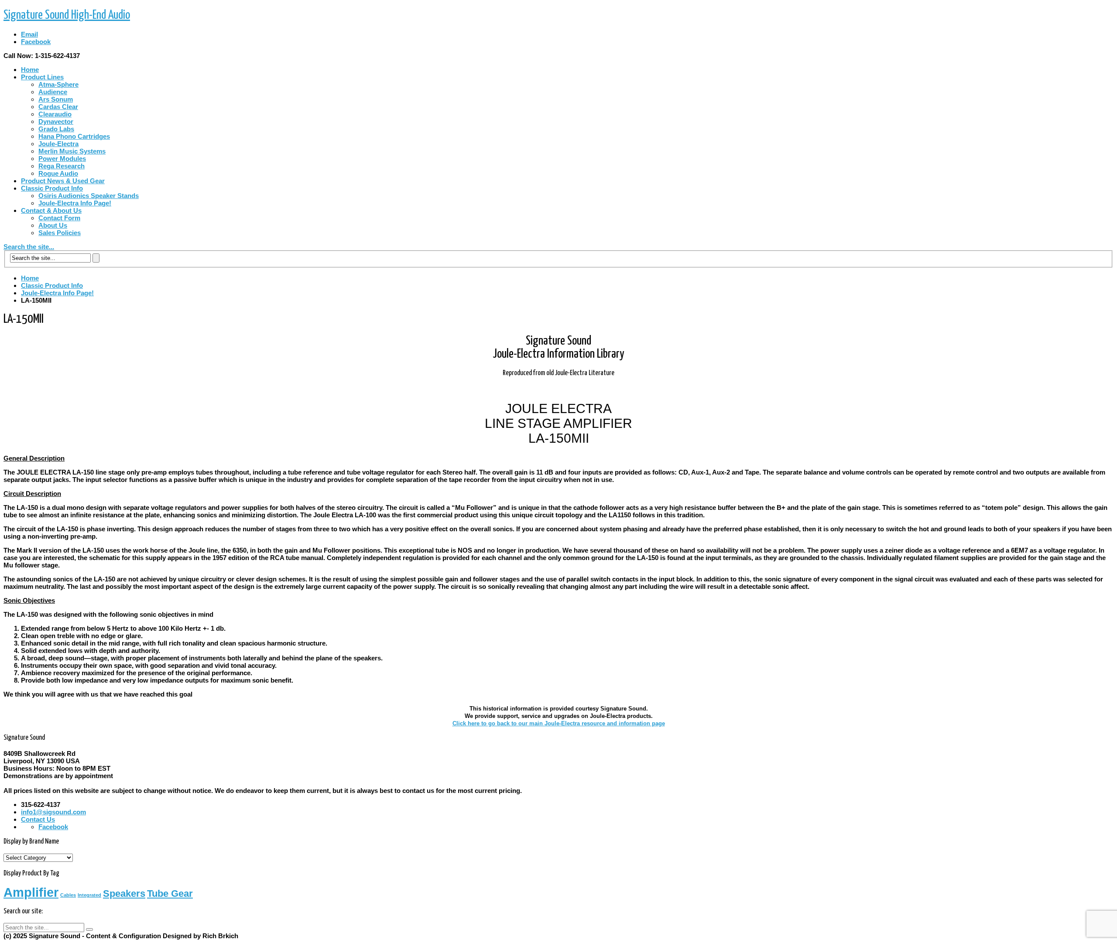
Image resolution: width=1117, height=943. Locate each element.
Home (30, 69)
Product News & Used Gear (63, 180)
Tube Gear (170, 893)
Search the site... (28, 246)
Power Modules (62, 158)
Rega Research (61, 166)
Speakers (124, 893)
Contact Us (38, 819)
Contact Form (59, 218)
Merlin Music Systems (72, 151)
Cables (68, 895)
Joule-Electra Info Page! (74, 203)
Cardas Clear (58, 106)
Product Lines (42, 77)
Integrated (89, 895)
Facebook (36, 41)
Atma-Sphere (58, 84)
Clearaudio (55, 114)
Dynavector (55, 121)
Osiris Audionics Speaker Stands (88, 195)
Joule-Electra (58, 143)
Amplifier (30, 892)
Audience (52, 92)
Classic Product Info (52, 188)
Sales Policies (59, 232)
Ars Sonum (55, 99)
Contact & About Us (51, 210)
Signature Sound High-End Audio (66, 15)
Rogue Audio (58, 173)
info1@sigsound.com (53, 812)
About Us (52, 225)
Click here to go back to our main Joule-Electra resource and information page (558, 723)
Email (29, 34)
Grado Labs (56, 129)
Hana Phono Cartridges (74, 136)
